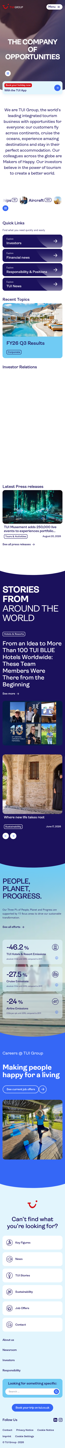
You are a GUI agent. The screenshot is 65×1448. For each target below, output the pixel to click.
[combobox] (32, 1391)
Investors (9, 1360)
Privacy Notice (24, 1430)
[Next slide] (13, 836)
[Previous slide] (6, 836)
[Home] (13, 6)
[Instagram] (60, 1420)
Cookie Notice (45, 1430)
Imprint (7, 1436)
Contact (7, 1430)
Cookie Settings (24, 1436)
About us (8, 1339)
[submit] (56, 1391)
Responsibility (12, 1370)
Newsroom (10, 1350)
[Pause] (8, 73)
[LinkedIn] (55, 1420)
